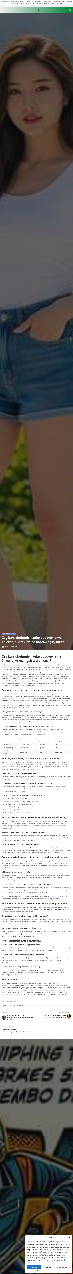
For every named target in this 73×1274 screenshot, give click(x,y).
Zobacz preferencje (63, 1267)
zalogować (11, 1032)
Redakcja (7, 646)
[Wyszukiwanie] (70, 10)
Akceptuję (34, 1267)
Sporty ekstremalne (9, 633)
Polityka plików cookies (43, 1271)
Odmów (48, 1267)
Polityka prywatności (55, 1271)
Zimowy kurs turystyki (56, 896)
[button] (69, 1237)
